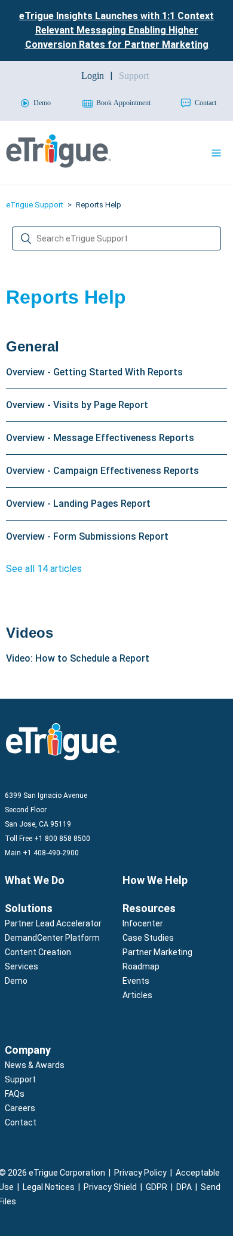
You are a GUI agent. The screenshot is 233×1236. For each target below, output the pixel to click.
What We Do (35, 880)
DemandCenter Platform (52, 938)
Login (92, 76)
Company (28, 1050)
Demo (16, 981)
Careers (20, 1108)
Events (135, 981)
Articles (137, 995)
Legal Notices (49, 1187)
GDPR (156, 1187)
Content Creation (38, 952)
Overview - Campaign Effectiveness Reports (102, 470)
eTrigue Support (34, 204)
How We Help (155, 880)
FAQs (14, 1094)
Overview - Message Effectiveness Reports (100, 437)
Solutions (29, 908)
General (32, 346)
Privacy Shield (110, 1187)
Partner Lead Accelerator (53, 923)
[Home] (58, 164)
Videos (29, 633)
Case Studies (148, 938)
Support (20, 1079)
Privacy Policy (140, 1172)
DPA (184, 1187)
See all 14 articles (44, 568)
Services (21, 966)
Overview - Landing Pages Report (78, 503)
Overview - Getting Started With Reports (94, 372)
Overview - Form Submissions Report (87, 536)
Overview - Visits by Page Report (77, 405)
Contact (20, 1122)
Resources (149, 908)
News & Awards (35, 1065)
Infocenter (142, 923)
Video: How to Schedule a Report (77, 658)
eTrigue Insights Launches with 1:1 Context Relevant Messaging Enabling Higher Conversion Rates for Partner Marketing (116, 30)
